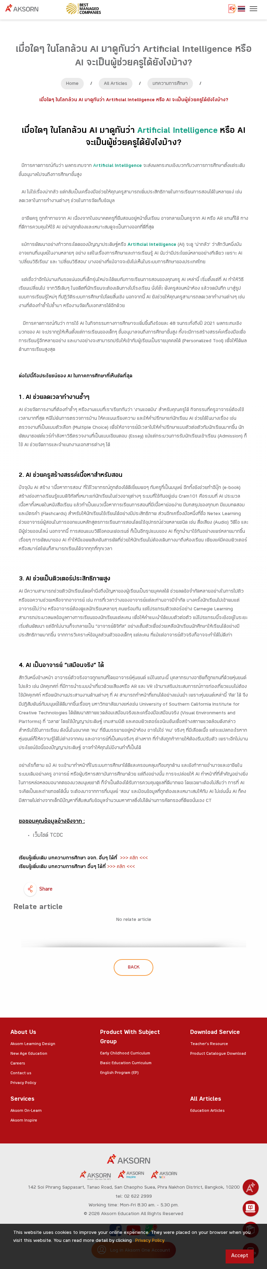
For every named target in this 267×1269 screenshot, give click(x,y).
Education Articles (207, 1111)
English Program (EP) (119, 1073)
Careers (17, 1064)
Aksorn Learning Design (32, 1044)
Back (133, 968)
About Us (23, 1033)
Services (22, 1099)
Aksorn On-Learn (26, 1111)
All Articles (115, 84)
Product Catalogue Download (218, 1054)
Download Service (215, 1033)
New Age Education (28, 1054)
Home (72, 84)
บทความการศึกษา (170, 84)
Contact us (20, 1073)
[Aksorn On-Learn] (251, 1208)
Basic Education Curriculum (126, 1063)
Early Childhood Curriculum (125, 1053)
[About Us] (251, 1187)
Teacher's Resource (209, 1044)
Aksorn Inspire (23, 1121)
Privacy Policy (23, 1083)
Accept (239, 1256)
